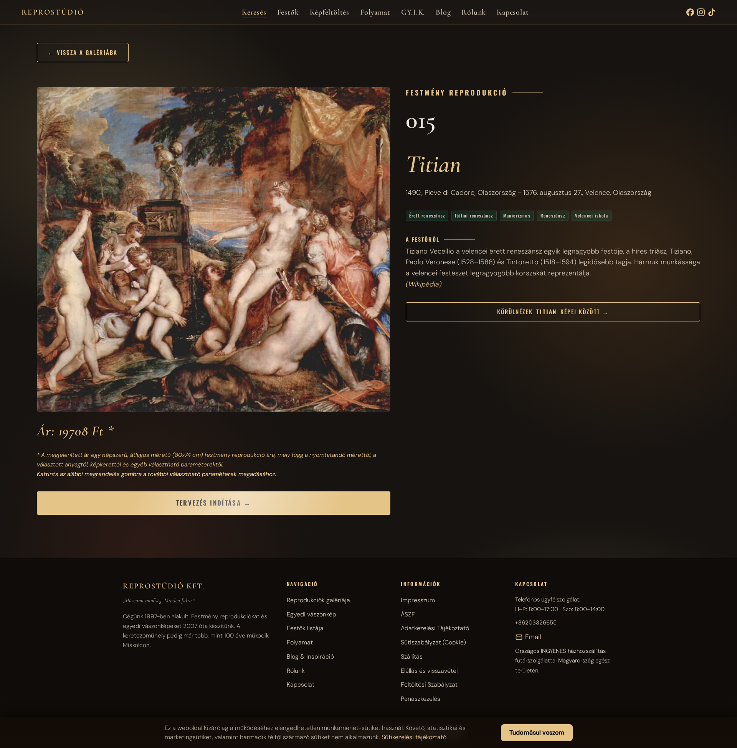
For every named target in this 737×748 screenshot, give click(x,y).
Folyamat (375, 12)
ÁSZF (408, 614)
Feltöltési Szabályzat (429, 684)
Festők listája (305, 628)
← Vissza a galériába (82, 52)
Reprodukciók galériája (318, 600)
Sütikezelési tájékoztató (414, 737)
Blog (443, 12)
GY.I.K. (413, 12)
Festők (288, 12)
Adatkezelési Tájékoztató (435, 628)
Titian (433, 164)
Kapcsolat (513, 12)
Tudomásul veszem (536, 732)
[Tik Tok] (712, 12)
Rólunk (473, 12)
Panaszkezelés (420, 699)
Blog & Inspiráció (310, 656)
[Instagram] (701, 12)
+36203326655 (536, 622)
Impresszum (418, 600)
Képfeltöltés (330, 12)
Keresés (254, 12)
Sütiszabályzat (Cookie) (433, 642)
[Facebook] (690, 12)
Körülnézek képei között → (553, 311)
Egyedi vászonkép (311, 614)
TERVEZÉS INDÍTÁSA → (213, 502)
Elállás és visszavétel (429, 671)
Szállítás (412, 656)
